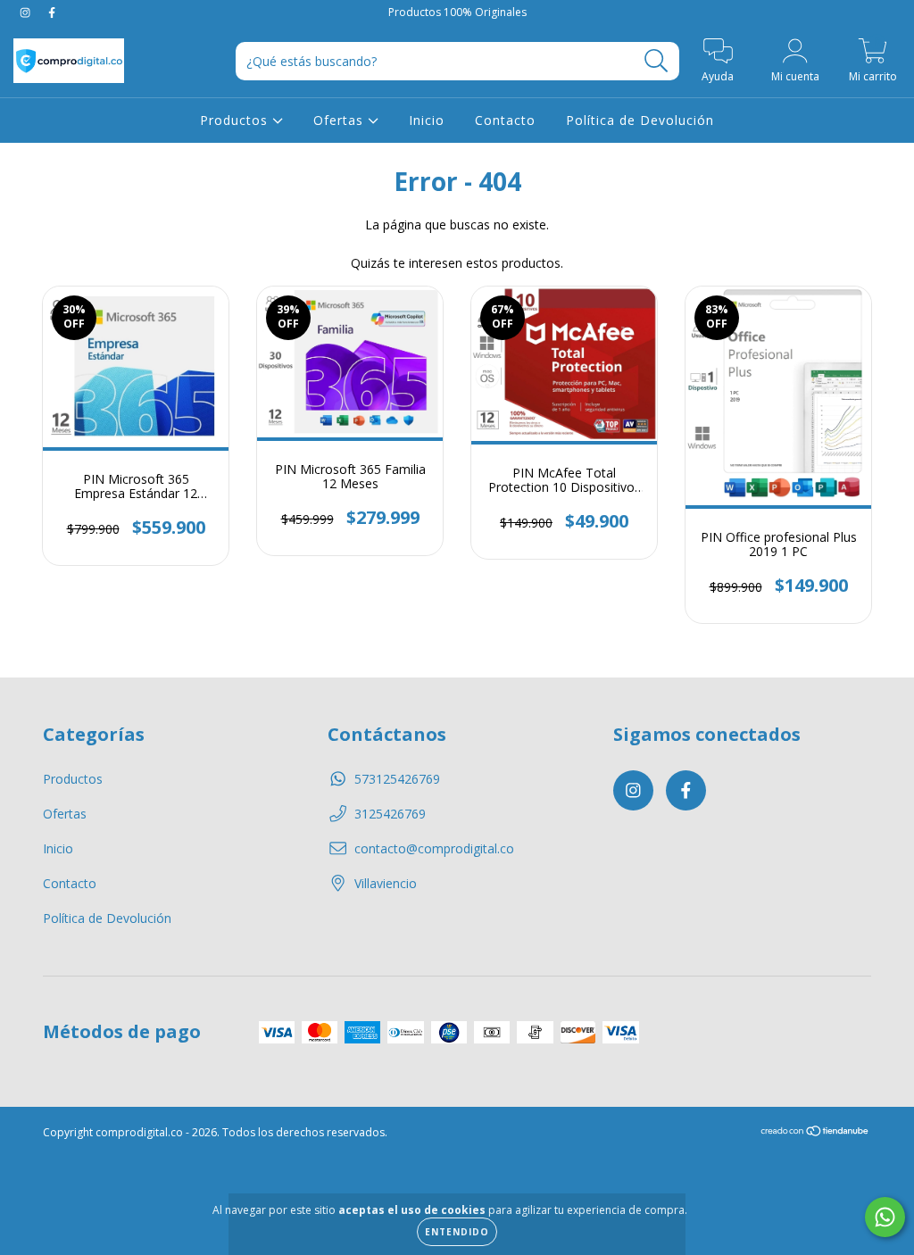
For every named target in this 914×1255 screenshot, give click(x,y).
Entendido (457, 1232)
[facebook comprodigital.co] (51, 12)
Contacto (505, 120)
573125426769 (397, 778)
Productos (236, 120)
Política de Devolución (640, 120)
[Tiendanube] (815, 1132)
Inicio (427, 120)
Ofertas (340, 120)
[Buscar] (656, 61)
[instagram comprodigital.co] (26, 12)
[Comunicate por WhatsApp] (885, 1217)
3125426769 (390, 813)
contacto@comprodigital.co (434, 848)
